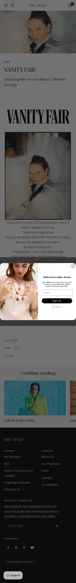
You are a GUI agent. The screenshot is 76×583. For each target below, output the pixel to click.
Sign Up (57, 300)
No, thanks (57, 307)
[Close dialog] (73, 266)
